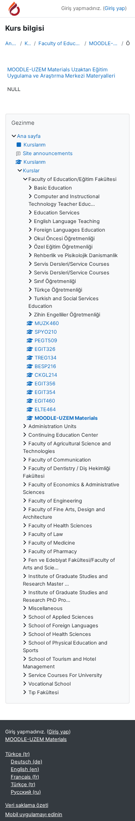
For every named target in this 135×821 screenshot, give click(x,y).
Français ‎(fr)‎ (25, 777)
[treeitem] (67, 415)
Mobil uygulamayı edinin (33, 814)
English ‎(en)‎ (25, 769)
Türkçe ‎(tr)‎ (17, 754)
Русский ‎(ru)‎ (26, 792)
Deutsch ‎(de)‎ (26, 762)
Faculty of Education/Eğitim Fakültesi (60, 43)
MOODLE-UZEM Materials (104, 43)
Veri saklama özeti (26, 805)
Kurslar (28, 43)
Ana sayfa (11, 43)
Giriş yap (115, 8)
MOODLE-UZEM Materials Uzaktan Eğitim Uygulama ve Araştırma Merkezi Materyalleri (61, 72)
